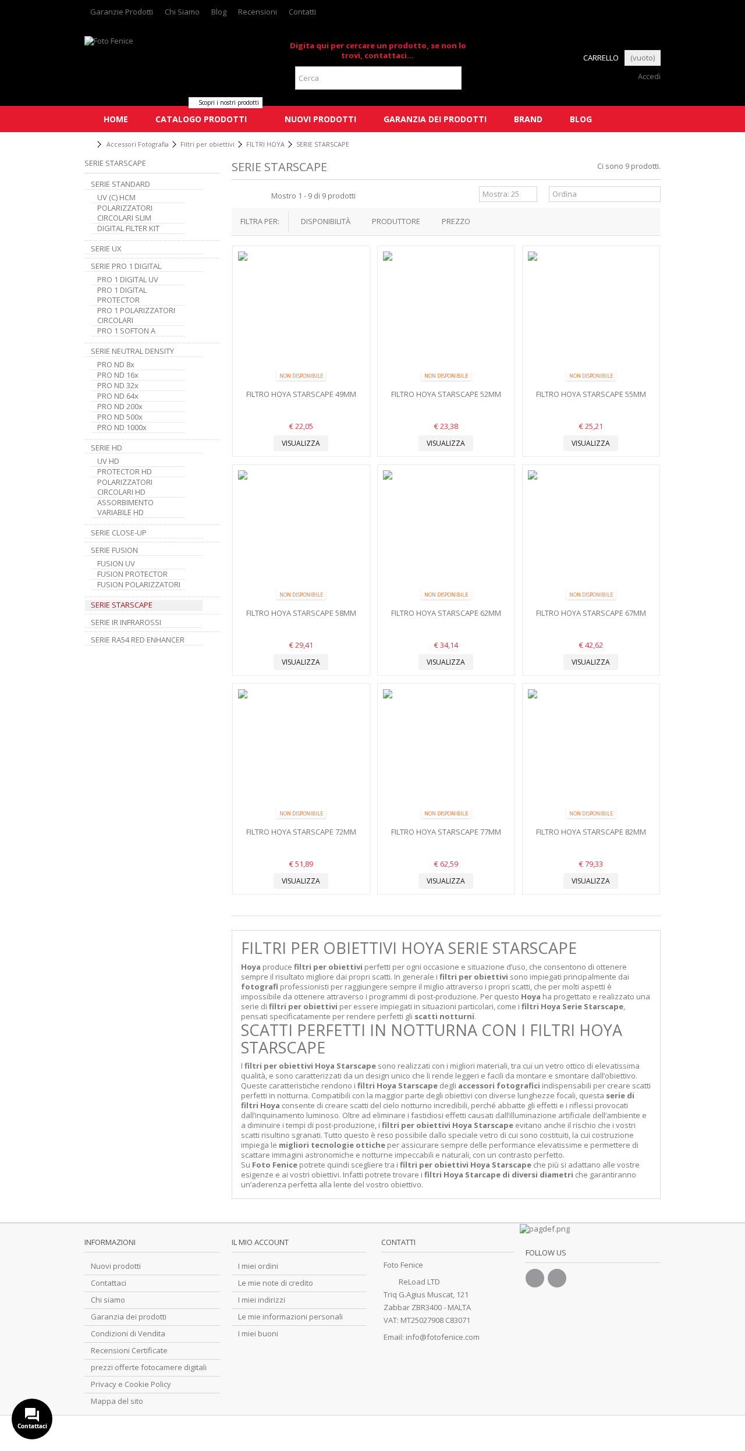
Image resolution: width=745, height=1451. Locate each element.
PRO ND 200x (120, 406)
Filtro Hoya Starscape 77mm (446, 831)
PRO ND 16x (118, 375)
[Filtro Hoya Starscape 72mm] (301, 756)
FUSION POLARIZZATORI (138, 585)
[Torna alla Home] (87, 144)
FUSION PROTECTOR (132, 574)
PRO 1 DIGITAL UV (127, 280)
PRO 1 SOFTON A (126, 331)
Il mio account (260, 1242)
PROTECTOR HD (124, 472)
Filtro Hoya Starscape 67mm (591, 613)
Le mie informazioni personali (290, 1317)
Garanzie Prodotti (121, 11)
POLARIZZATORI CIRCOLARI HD (124, 487)
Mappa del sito (117, 1401)
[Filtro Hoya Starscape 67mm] (591, 537)
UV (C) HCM (116, 198)
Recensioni (257, 11)
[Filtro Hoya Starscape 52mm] (446, 318)
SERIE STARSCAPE (121, 605)
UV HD (108, 461)
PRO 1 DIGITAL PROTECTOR (122, 295)
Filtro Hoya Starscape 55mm (591, 394)
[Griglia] (239, 195)
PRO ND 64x (118, 396)
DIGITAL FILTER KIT (128, 228)
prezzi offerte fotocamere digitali (149, 1367)
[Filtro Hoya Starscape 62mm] (446, 537)
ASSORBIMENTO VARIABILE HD (125, 507)
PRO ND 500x (120, 417)
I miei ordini (258, 1266)
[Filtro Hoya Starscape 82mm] (591, 756)
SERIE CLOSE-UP (119, 533)
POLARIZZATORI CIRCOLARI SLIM (124, 213)
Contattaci (108, 1283)
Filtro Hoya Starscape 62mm (446, 613)
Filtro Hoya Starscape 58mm (301, 613)
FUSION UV (116, 564)
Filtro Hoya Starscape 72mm (301, 831)
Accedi (648, 76)
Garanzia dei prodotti (128, 1317)
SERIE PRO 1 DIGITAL (126, 266)
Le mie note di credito (275, 1283)
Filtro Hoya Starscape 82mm (591, 831)
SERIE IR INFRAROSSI (126, 622)
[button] (200, 119)
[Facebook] (535, 1278)
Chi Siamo (182, 11)
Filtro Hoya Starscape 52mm (446, 394)
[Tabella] (261, 195)
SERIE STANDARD (120, 184)
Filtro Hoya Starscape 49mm (301, 394)
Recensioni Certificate (129, 1351)
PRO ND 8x (115, 365)
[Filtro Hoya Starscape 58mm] (301, 537)
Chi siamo (108, 1300)
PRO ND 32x (118, 386)
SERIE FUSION (114, 550)
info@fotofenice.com (443, 1337)
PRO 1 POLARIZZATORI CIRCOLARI (136, 315)
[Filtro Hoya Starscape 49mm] (301, 318)
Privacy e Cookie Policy (131, 1384)
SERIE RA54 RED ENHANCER (138, 640)
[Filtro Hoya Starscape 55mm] (591, 318)
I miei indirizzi (261, 1300)
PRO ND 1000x (122, 427)
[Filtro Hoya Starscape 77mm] (446, 756)
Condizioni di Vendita (128, 1334)
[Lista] (250, 195)
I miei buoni (258, 1334)
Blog (218, 11)
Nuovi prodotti (116, 1266)
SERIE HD (106, 448)
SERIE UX (106, 249)
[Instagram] (557, 1278)
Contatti (302, 11)
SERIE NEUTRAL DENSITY (132, 351)
